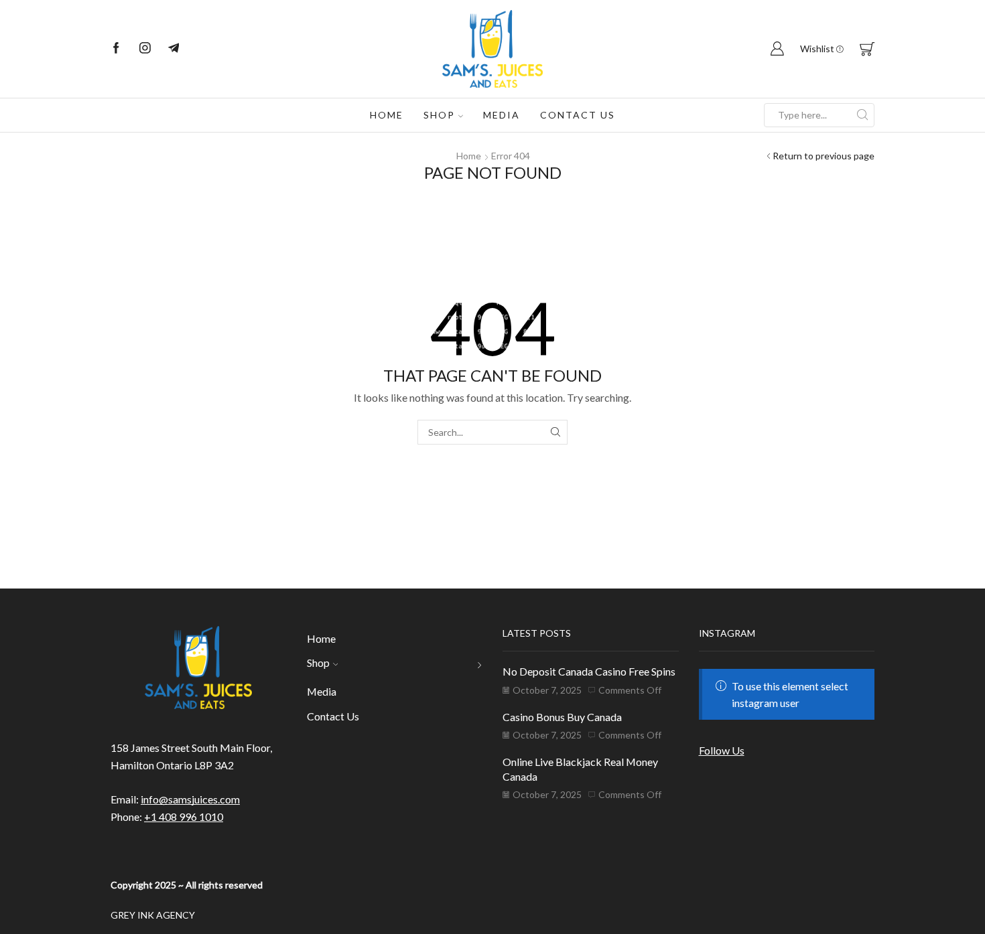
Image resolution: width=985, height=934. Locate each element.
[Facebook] (116, 49)
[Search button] (862, 115)
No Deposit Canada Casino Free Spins (589, 671)
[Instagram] (145, 49)
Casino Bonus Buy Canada (562, 716)
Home (386, 115)
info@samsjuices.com (190, 799)
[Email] (174, 49)
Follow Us (721, 750)
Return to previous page (823, 155)
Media (501, 115)
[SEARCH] (555, 432)
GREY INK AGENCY (153, 915)
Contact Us (577, 115)
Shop (439, 115)
